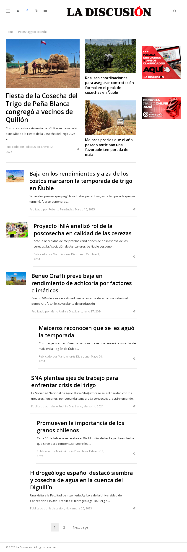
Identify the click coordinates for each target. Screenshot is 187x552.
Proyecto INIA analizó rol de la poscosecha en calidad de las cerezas (83, 229)
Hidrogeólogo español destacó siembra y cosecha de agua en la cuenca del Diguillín (81, 480)
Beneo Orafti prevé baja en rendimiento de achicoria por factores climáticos (81, 283)
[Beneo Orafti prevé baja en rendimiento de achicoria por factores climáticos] (16, 275)
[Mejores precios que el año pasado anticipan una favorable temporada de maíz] (110, 103)
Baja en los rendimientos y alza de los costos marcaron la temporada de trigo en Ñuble (80, 181)
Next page (80, 527)
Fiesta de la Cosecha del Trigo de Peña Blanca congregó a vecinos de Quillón (42, 108)
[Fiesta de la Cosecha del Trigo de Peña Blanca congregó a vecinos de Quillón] (43, 42)
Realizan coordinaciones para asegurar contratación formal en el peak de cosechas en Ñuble (109, 85)
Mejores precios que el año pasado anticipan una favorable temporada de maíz (109, 147)
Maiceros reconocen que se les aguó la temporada (86, 331)
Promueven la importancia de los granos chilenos (80, 426)
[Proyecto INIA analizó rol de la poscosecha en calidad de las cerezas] (17, 225)
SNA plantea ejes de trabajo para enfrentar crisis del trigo (74, 381)
